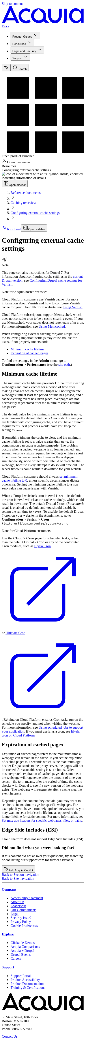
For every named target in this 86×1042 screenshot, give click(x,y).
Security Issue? (21, 918)
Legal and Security (24, 51)
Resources (19, 44)
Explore (8, 934)
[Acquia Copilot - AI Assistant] (6, 67)
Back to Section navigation (20, 874)
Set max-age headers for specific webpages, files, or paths (42, 820)
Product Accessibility (25, 980)
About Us (17, 902)
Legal (15, 914)
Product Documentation (27, 983)
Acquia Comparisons (25, 946)
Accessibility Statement (27, 898)
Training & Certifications (28, 987)
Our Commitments (23, 910)
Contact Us (9, 1036)
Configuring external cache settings (35, 213)
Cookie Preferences (24, 925)
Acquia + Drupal (22, 950)
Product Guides (22, 36)
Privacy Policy (21, 922)
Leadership (18, 906)
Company (9, 889)
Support (17, 58)
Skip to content (12, 3)
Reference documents (26, 192)
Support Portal (21, 976)
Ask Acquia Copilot (21, 870)
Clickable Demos (23, 943)
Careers (16, 958)
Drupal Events (21, 954)
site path (64, 364)
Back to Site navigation (18, 878)
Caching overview (23, 203)
